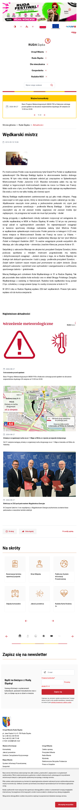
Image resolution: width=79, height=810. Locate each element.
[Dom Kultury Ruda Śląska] (59, 636)
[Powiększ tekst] (32, 26)
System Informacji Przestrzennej (14, 763)
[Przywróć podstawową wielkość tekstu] (27, 26)
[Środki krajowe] (43, 26)
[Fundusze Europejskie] (55, 26)
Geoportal (6, 766)
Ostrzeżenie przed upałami (47, 106)
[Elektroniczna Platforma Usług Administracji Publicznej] (70, 26)
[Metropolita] (20, 636)
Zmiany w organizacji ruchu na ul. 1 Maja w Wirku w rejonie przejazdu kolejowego (39, 416)
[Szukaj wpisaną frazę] (52, 85)
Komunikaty (7, 749)
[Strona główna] (39, 42)
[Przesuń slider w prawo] (53, 621)
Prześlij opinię (67, 531)
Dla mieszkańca (37, 64)
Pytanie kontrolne (48, 678)
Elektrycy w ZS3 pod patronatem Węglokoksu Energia (39, 481)
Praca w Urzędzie (48, 764)
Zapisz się (58, 692)
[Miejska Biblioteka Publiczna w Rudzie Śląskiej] (44, 636)
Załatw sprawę (47, 749)
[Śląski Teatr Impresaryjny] (51, 636)
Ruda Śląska (37, 58)
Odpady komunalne (15, 599)
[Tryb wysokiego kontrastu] (14, 26)
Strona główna (9, 125)
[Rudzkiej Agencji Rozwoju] (28, 636)
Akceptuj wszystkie (65, 805)
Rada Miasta (46, 755)
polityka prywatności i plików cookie (61, 702)
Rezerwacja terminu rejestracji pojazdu (15, 569)
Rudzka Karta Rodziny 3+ (63, 599)
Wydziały (45, 758)
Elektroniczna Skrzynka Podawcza (54, 761)
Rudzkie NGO (37, 76)
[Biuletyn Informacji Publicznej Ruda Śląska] (73, 32)
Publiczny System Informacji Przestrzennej (63, 569)
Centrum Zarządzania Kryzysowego (15, 755)
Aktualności (38, 125)
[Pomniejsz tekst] (21, 26)
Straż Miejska (39, 569)
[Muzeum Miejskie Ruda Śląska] (36, 636)
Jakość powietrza (39, 599)
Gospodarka (37, 70)
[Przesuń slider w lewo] (26, 621)
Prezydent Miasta (48, 752)
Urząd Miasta (37, 52)
